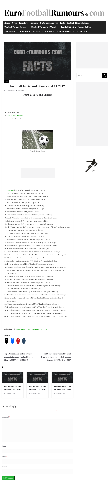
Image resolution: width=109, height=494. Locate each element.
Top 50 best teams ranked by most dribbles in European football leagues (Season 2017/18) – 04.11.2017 (56, 357)
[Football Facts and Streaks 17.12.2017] (37, 373)
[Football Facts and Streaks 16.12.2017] (62, 373)
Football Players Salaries (78, 22)
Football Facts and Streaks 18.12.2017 (12, 388)
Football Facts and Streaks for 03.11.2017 (32, 329)
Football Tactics (64, 31)
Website (4, 466)
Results (48, 31)
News (14, 22)
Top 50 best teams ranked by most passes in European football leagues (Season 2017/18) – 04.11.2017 (18, 357)
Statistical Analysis (49, 22)
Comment (6, 417)
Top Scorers (9, 31)
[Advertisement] (38, 173)
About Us (80, 31)
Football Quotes (68, 27)
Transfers (23, 22)
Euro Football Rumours (15, 116)
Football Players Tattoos (15, 27)
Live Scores (25, 31)
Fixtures (36, 31)
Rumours (34, 22)
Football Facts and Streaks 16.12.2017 (62, 388)
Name (4, 446)
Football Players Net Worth (43, 27)
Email (4, 456)
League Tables (84, 27)
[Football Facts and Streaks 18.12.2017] (12, 373)
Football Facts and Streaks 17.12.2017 (37, 388)
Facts (62, 22)
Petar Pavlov (21, 90)
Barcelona (10, 190)
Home (7, 22)
